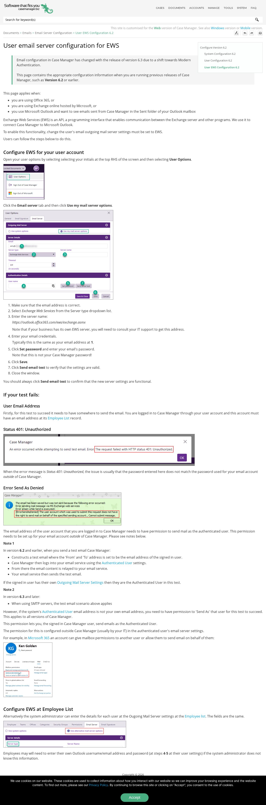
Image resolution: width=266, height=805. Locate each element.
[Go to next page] (251, 32)
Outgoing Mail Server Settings (80, 582)
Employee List (58, 418)
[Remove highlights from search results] (236, 32)
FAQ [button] (253, 7)
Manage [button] (214, 7)
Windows (217, 28)
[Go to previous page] (245, 32)
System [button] (242, 7)
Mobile (245, 28)
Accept (134, 797)
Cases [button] (160, 7)
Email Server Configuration (53, 33)
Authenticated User (117, 563)
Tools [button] (228, 7)
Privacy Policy (98, 785)
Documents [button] (176, 7)
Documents (11, 33)
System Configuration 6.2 (219, 54)
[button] (257, 20)
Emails (27, 33)
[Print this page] (260, 32)
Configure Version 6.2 (213, 47)
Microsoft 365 (38, 638)
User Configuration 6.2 (218, 60)
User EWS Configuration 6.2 (221, 67)
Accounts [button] (196, 7)
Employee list (195, 716)
